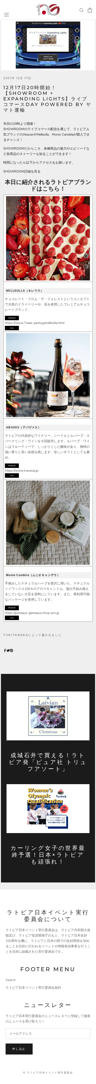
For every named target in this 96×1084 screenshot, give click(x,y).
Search (11, 980)
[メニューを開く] (6, 14)
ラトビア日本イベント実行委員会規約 (33, 987)
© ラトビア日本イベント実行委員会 (48, 1072)
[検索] (81, 10)
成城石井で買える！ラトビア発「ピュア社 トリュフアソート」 (48, 762)
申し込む (19, 1049)
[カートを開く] (90, 10)
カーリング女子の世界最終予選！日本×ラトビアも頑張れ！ (48, 855)
